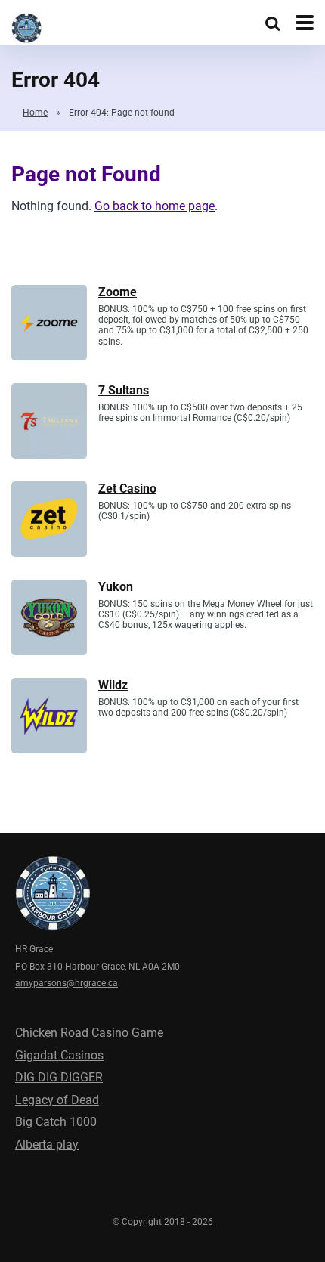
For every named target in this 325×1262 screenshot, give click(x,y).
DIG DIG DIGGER (59, 1077)
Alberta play (47, 1144)
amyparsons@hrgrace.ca (66, 983)
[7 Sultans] (49, 454)
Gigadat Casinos (59, 1055)
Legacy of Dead (57, 1100)
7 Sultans (123, 390)
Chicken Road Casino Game (89, 1032)
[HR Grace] (26, 26)
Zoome (117, 292)
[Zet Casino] (49, 553)
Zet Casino (127, 488)
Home (35, 112)
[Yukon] (49, 651)
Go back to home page (154, 206)
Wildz (113, 685)
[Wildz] (49, 749)
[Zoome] (49, 356)
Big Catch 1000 (56, 1122)
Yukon (115, 587)
